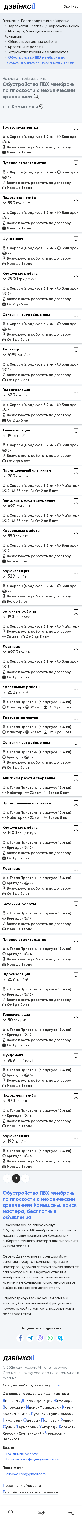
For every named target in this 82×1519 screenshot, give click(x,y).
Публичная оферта (22, 1454)
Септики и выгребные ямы (26, 314)
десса (30, 1420)
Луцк (53, 1414)
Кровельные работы (21, 530)
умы (8, 1427)
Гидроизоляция (16, 389)
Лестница (11, 349)
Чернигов (11, 1439)
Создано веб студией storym (31, 1385)
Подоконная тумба (19, 197)
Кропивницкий (15, 1414)
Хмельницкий (30, 1433)
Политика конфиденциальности (32, 1459)
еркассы (54, 1433)
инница (10, 1401)
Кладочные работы (20, 273)
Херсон (9, 1433)
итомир (61, 1401)
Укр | (71, 6)
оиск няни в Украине (22, 1486)
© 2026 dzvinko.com (19, 1368)
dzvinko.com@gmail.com (26, 1474)
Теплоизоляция (16, 430)
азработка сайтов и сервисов (30, 1492)
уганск (38, 1414)
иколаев (11, 1420)
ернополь (26, 1427)
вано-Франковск (42, 1407)
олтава (49, 1420)
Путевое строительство (24, 163)
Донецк (43, 1401)
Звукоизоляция (16, 571)
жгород (47, 1427)
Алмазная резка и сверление (29, 500)
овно (65, 1420)
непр (27, 1401)
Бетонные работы (19, 611)
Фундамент (13, 239)
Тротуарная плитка (20, 127)
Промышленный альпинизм (27, 470)
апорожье (13, 1407)
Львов (66, 1414)
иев (66, 1407)
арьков (66, 1427)
